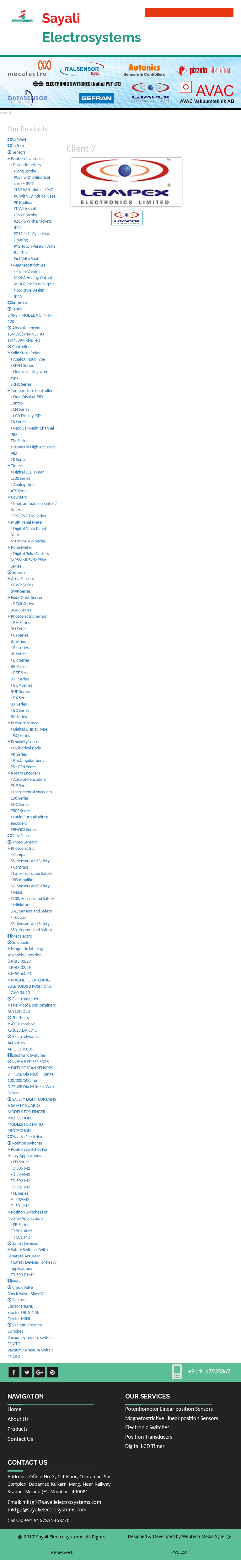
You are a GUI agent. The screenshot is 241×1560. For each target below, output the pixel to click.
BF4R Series (23, 604)
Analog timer (24, 485)
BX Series (20, 698)
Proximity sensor (25, 742)
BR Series (20, 660)
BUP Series (22, 685)
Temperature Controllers (32, 391)
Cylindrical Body (26, 748)
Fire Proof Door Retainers (33, 1005)
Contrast (20, 867)
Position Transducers (148, 1437)
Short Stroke (26, 215)
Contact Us (20, 1439)
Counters (18, 497)
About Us (18, 1420)
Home (14, 1410)
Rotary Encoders (25, 773)
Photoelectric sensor (28, 616)
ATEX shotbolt (22, 1024)
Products (18, 1429)
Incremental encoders (32, 792)
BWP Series (22, 585)
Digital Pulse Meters (30, 554)
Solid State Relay (25, 353)
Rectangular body (28, 761)
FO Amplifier (23, 880)
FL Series (20, 1193)
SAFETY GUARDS (25, 1105)
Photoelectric (22, 848)
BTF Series (21, 673)
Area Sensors (22, 579)
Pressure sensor (24, 723)
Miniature (21, 905)
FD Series (20, 1162)
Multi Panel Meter (26, 522)
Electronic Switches (147, 1428)
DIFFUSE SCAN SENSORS (31, 1068)
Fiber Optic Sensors (27, 597)
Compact (20, 855)
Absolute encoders (29, 779)
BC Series (20, 710)
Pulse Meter (21, 547)
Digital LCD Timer (28, 472)
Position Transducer (27, 158)
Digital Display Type (29, 729)
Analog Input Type (28, 359)
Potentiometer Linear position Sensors (169, 1409)
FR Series (20, 1225)
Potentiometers (26, 165)
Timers (16, 466)
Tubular (19, 917)
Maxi (17, 892)
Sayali (91, 27)
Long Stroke (25, 171)
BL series (20, 648)
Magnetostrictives (28, 265)
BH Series (21, 623)
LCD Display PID (26, 416)
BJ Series (20, 635)
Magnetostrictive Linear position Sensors (171, 1419)
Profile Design (27, 271)
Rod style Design (29, 290)
